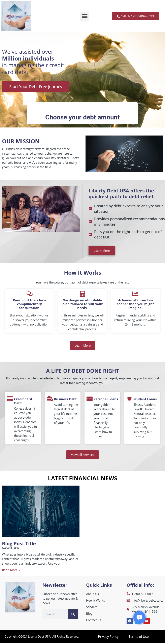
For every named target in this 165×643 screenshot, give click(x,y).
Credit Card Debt (23, 401)
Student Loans (145, 399)
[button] (84, 16)
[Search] (73, 614)
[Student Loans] (129, 399)
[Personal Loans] (90, 399)
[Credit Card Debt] (10, 399)
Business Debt (65, 399)
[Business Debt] (50, 399)
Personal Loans (106, 399)
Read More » (11, 570)
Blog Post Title (19, 543)
